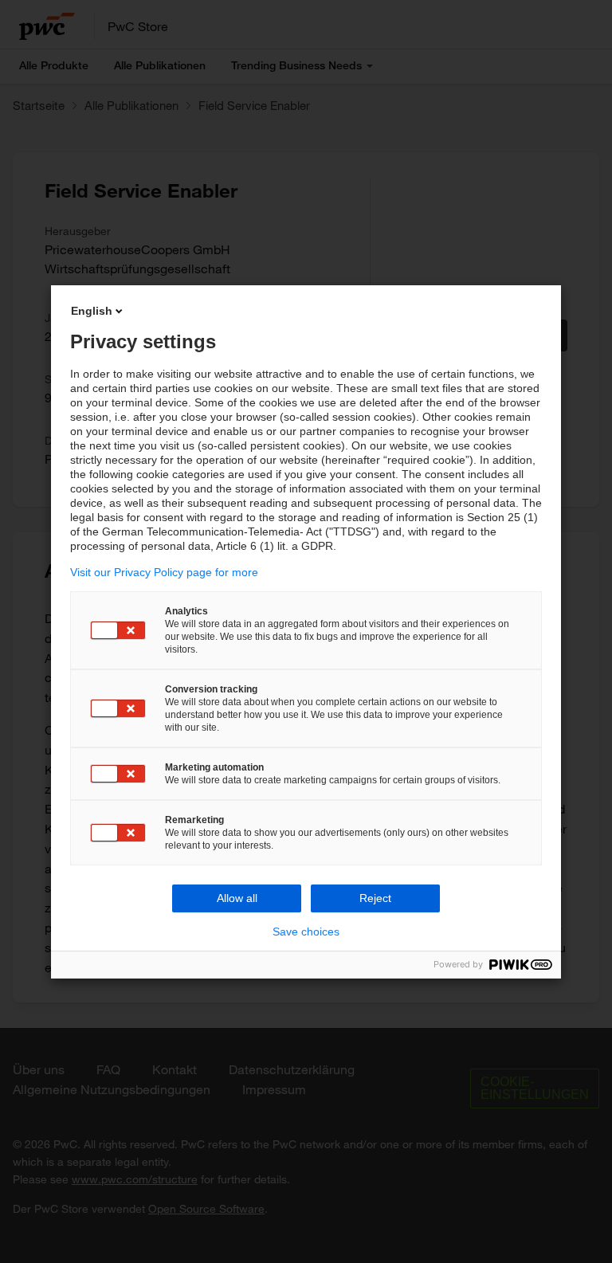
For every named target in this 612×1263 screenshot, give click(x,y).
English (91, 310)
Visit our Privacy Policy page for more (164, 572)
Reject (375, 898)
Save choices (306, 931)
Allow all (237, 898)
